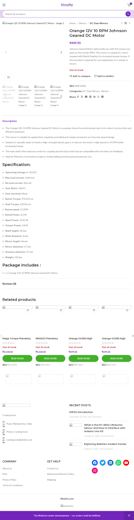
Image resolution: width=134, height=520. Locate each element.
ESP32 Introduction (81, 412)
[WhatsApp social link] (98, 97)
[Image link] (16, 406)
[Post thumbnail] (75, 430)
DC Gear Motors (99, 23)
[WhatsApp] (118, 463)
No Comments (94, 417)
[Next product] (130, 23)
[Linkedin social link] (94, 97)
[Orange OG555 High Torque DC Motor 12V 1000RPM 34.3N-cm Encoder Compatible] (84, 321)
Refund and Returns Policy (60, 474)
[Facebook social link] (78, 97)
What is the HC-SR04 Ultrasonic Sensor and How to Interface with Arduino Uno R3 (104, 428)
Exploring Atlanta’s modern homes (105, 444)
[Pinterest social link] (90, 97)
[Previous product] (122, 23)
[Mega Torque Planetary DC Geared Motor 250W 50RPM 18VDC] (17, 321)
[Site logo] (67, 4)
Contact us (53, 468)
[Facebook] (95, 463)
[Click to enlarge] (8, 77)
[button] (5, 52)
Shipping (51, 479)
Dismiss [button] (129, 515)
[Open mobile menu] (4, 5)
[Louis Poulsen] (83, 379)
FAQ (4, 474)
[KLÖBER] (115, 379)
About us (7, 468)
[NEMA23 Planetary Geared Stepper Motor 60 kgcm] (51, 321)
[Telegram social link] (102, 97)
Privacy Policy (9, 479)
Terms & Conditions (12, 485)
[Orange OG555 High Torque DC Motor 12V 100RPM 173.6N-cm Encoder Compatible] (117, 321)
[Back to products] (126, 23)
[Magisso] (51, 379)
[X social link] (82, 97)
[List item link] (33, 432)
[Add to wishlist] (28, 310)
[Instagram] (95, 471)
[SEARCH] (128, 14)
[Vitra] (18, 379)
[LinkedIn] (110, 463)
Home (72, 23)
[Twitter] (103, 463)
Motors (82, 23)
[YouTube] (126, 463)
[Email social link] (86, 97)
